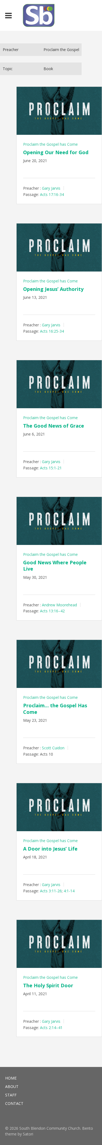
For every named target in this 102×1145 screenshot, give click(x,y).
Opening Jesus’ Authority (53, 289)
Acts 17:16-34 (52, 194)
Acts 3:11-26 (51, 890)
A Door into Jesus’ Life (50, 848)
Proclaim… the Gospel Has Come (55, 708)
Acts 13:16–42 (52, 610)
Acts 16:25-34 (52, 331)
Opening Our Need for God (55, 152)
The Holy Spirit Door (48, 985)
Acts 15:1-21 (51, 467)
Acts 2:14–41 (51, 1027)
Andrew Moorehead (59, 604)
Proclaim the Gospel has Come (50, 144)
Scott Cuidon (53, 747)
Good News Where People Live (54, 565)
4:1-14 (69, 890)
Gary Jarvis (51, 188)
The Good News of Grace (53, 425)
